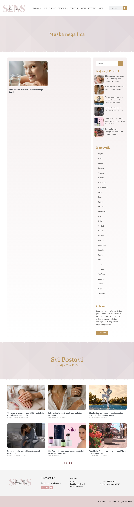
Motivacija (102, 211)
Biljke (100, 154)
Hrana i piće (103, 187)
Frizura (101, 168)
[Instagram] (43, 487)
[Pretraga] (125, 8)
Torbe (100, 264)
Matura (101, 207)
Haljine (101, 178)
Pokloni (101, 240)
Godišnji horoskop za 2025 (110, 484)
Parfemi (101, 235)
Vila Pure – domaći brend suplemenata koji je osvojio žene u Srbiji (115, 121)
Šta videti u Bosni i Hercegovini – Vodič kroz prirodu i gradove (114, 131)
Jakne (100, 192)
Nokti (100, 221)
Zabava (101, 279)
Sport (100, 255)
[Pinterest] (47, 487)
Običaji (101, 226)
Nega (100, 288)
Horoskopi (102, 182)
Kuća (100, 197)
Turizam (101, 269)
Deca (100, 158)
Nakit (100, 216)
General (101, 173)
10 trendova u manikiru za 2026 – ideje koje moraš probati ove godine (114, 78)
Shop (101, 8)
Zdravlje (74, 8)
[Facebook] (51, 487)
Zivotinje (101, 293)
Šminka (101, 250)
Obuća (100, 231)
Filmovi (101, 163)
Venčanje (101, 274)
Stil (45, 8)
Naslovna (36, 8)
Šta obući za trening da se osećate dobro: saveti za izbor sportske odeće (114, 100)
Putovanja (63, 8)
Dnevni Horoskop (88, 8)
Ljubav (52, 8)
